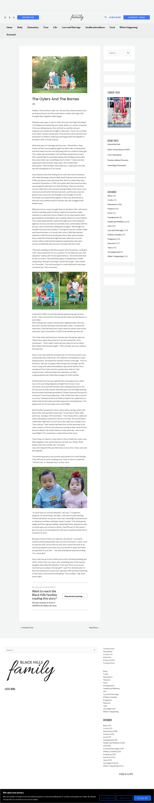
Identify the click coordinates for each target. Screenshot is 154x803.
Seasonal (11, 34)
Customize (106, 798)
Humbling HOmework (117, 165)
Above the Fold (114, 144)
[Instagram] (5, 18)
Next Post (94, 627)
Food (112, 27)
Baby (19, 27)
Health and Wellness (116, 221)
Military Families (115, 234)
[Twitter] (14, 18)
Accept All (142, 798)
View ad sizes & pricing (74, 596)
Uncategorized (114, 252)
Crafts (110, 200)
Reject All (124, 798)
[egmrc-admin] (9, 18)
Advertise (107, 657)
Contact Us (107, 654)
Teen (45, 27)
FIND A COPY (126, 774)
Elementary (33, 27)
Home (10, 27)
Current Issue (108, 648)
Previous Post (26, 627)
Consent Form (109, 663)
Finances (111, 208)
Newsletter (107, 651)
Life (55, 27)
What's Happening (115, 256)
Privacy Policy (109, 660)
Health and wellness (95, 27)
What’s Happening (128, 27)
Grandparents (113, 217)
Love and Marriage (71, 27)
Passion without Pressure (118, 160)
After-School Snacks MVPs (119, 149)
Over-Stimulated (114, 155)
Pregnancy (112, 239)
